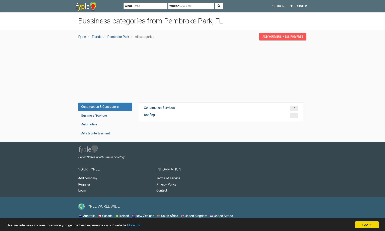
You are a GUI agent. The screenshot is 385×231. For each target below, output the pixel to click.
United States (223, 216)
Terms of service (168, 178)
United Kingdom (195, 216)
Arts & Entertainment (95, 133)
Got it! (367, 224)
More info (134, 224)
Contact (161, 190)
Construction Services (159, 108)
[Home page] (86, 6)
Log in (279, 6)
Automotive (89, 124)
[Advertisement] (192, 72)
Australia (88, 216)
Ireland (124, 216)
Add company (87, 178)
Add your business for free (282, 36)
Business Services (94, 115)
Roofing (149, 115)
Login (82, 190)
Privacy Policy (166, 184)
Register (300, 6)
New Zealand (144, 216)
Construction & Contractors (100, 107)
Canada (106, 216)
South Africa (169, 216)
